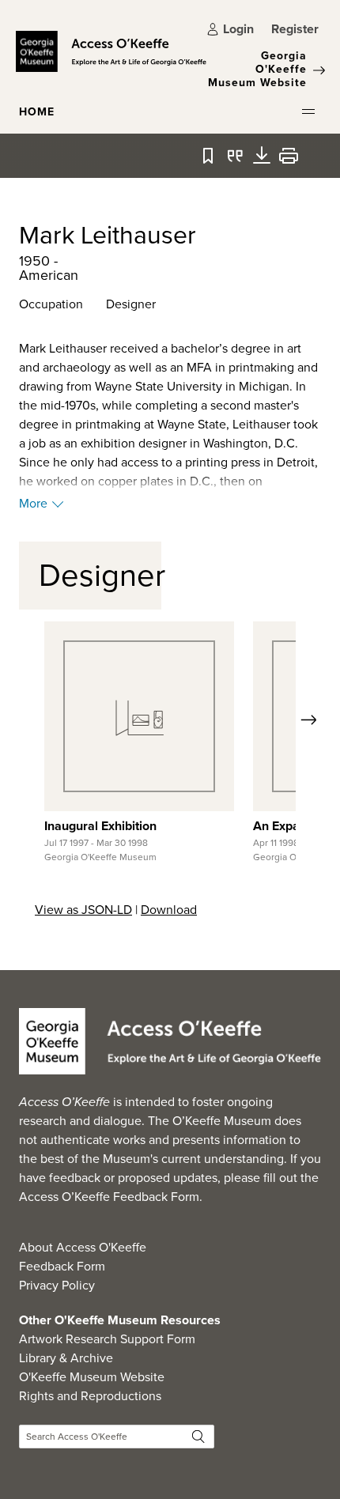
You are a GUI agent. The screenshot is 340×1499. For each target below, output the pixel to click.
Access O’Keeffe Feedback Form (109, 1196)
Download (169, 910)
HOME (37, 112)
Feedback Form (62, 1266)
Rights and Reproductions (90, 1396)
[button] (308, 111)
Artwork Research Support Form (107, 1339)
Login (238, 29)
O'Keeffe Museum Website (91, 1377)
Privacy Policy (57, 1285)
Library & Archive (66, 1358)
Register (295, 29)
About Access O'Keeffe (82, 1247)
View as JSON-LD (83, 910)
